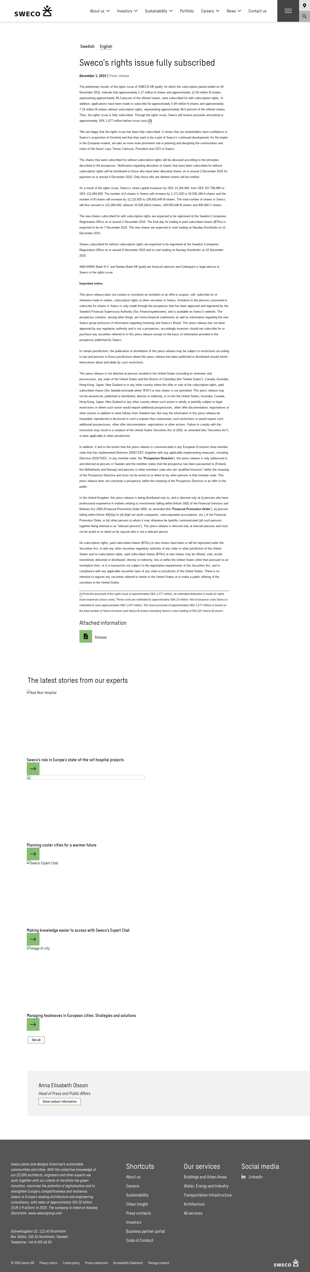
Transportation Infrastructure (208, 1194)
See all (36, 1040)
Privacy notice (48, 1263)
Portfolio (187, 10)
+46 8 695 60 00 (40, 1242)
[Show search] (304, 16)
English (106, 46)
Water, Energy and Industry (206, 1185)
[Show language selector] (304, 5)
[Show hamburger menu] (288, 11)
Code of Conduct (139, 1240)
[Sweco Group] (33, 10)
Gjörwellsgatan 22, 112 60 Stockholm (38, 1231)
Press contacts (138, 1213)
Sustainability (156, 10)
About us (97, 10)
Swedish (87, 46)
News (231, 10)
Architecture (194, 1203)
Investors (124, 10)
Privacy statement (96, 1263)
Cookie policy (71, 1263)
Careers (207, 10)
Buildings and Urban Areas (205, 1176)
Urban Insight (137, 1203)
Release (101, 637)
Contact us (257, 10)
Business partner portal (145, 1231)
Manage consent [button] (158, 1263)
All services (193, 1213)
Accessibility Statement (128, 1263)
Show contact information (60, 1101)
